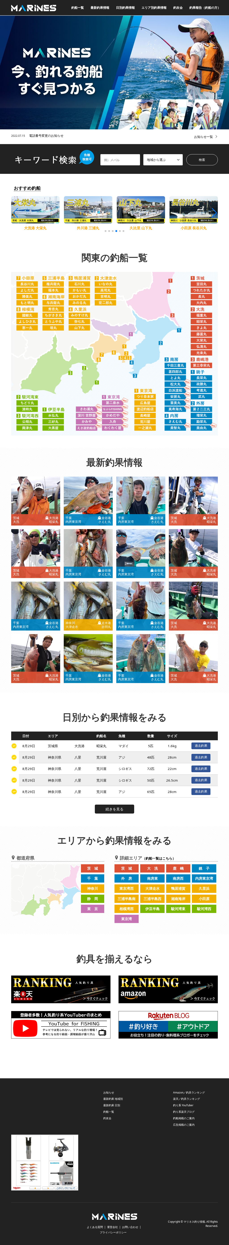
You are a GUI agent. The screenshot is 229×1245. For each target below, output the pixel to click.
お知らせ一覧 (203, 137)
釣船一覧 (77, 7)
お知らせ (108, 1092)
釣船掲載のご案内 (184, 1118)
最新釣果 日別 (111, 1105)
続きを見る (114, 809)
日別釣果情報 (125, 7)
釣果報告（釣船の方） (205, 7)
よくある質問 (95, 1227)
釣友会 (178, 7)
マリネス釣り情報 (194, 1222)
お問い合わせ (130, 1227)
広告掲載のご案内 (184, 1125)
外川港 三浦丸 (88, 227)
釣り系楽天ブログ (184, 1112)
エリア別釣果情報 (154, 7)
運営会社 (112, 1227)
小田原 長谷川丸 (194, 227)
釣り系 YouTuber (183, 1105)
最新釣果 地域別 (113, 1099)
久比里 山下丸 (141, 227)
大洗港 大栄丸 (35, 227)
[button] (214, 213)
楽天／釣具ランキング (186, 1099)
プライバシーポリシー (113, 1232)
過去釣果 (201, 745)
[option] (114, 72)
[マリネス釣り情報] (33, 7)
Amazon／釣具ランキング (189, 1092)
